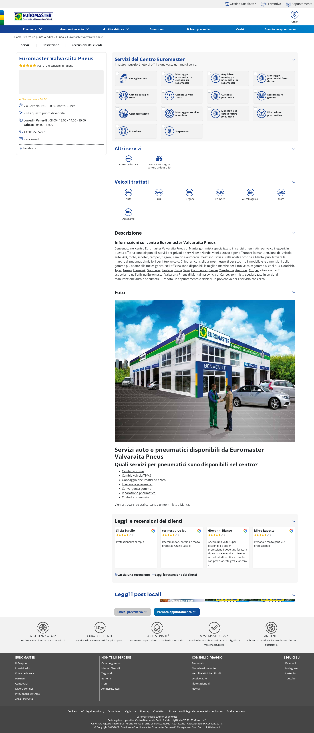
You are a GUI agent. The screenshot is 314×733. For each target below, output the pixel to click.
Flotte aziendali (201, 683)
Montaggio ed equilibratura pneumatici (229, 113)
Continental (199, 270)
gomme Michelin (265, 266)
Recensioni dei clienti (86, 45)
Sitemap (145, 711)
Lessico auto (199, 678)
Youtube (290, 678)
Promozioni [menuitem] (157, 29)
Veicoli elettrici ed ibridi (206, 673)
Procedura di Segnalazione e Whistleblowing (196, 711)
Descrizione (51, 45)
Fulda (178, 270)
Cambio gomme (133, 471)
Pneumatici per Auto (27, 693)
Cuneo (60, 37)
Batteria (106, 678)
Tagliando (107, 673)
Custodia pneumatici (228, 96)
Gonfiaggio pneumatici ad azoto (144, 480)
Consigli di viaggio (207, 657)
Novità (196, 688)
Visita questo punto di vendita (44, 113)
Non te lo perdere (116, 657)
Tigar (118, 270)
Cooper (254, 270)
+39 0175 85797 (34, 132)
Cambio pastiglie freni (139, 96)
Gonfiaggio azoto (139, 113)
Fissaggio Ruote (138, 78)
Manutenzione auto (204, 668)
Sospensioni (182, 131)
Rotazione (135, 131)
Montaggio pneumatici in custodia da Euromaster (183, 78)
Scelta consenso (236, 711)
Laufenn (167, 270)
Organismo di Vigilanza (122, 711)
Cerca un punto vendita (38, 37)
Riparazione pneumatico (274, 114)
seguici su (292, 657)
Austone (241, 270)
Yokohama (226, 270)
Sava (186, 270)
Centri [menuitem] (240, 29)
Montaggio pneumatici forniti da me (278, 78)
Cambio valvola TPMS (184, 96)
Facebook (291, 663)
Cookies (72, 711)
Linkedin (290, 673)
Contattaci (21, 683)
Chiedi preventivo (130, 612)
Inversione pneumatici (137, 484)
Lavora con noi (24, 688)
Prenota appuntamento (174, 612)
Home (17, 37)
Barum (213, 270)
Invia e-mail (31, 139)
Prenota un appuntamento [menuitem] (281, 29)
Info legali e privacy (92, 711)
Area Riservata (24, 698)
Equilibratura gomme (275, 96)
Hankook (139, 270)
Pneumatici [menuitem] (31, 29)
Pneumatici (199, 663)
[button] (54, 65)
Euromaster (25, 657)
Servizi (25, 45)
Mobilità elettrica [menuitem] (113, 29)
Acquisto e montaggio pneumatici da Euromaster (230, 78)
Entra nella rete (24, 673)
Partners (20, 678)
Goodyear (153, 270)
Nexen (127, 270)
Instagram (291, 668)
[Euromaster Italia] (32, 16)
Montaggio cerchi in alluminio (187, 114)
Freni (104, 683)
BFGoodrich (286, 266)
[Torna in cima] (304, 725)
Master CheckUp (111, 668)
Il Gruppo (21, 663)
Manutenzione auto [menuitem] (72, 29)
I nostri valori (23, 668)
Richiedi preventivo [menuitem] (198, 29)
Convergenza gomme (136, 489)
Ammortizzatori (110, 688)
